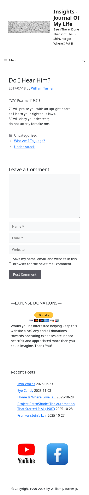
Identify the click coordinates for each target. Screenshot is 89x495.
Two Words (26, 384)
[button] (83, 60)
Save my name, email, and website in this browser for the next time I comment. (45, 261)
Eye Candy (25, 390)
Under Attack (24, 146)
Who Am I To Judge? (29, 140)
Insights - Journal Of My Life (66, 17)
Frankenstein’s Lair (32, 415)
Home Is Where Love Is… (36, 397)
